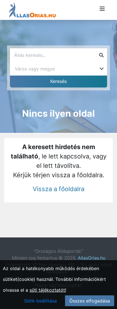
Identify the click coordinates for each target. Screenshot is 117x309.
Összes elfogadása (89, 301)
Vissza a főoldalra (58, 189)
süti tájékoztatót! (48, 290)
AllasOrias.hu (91, 258)
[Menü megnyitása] (102, 9)
